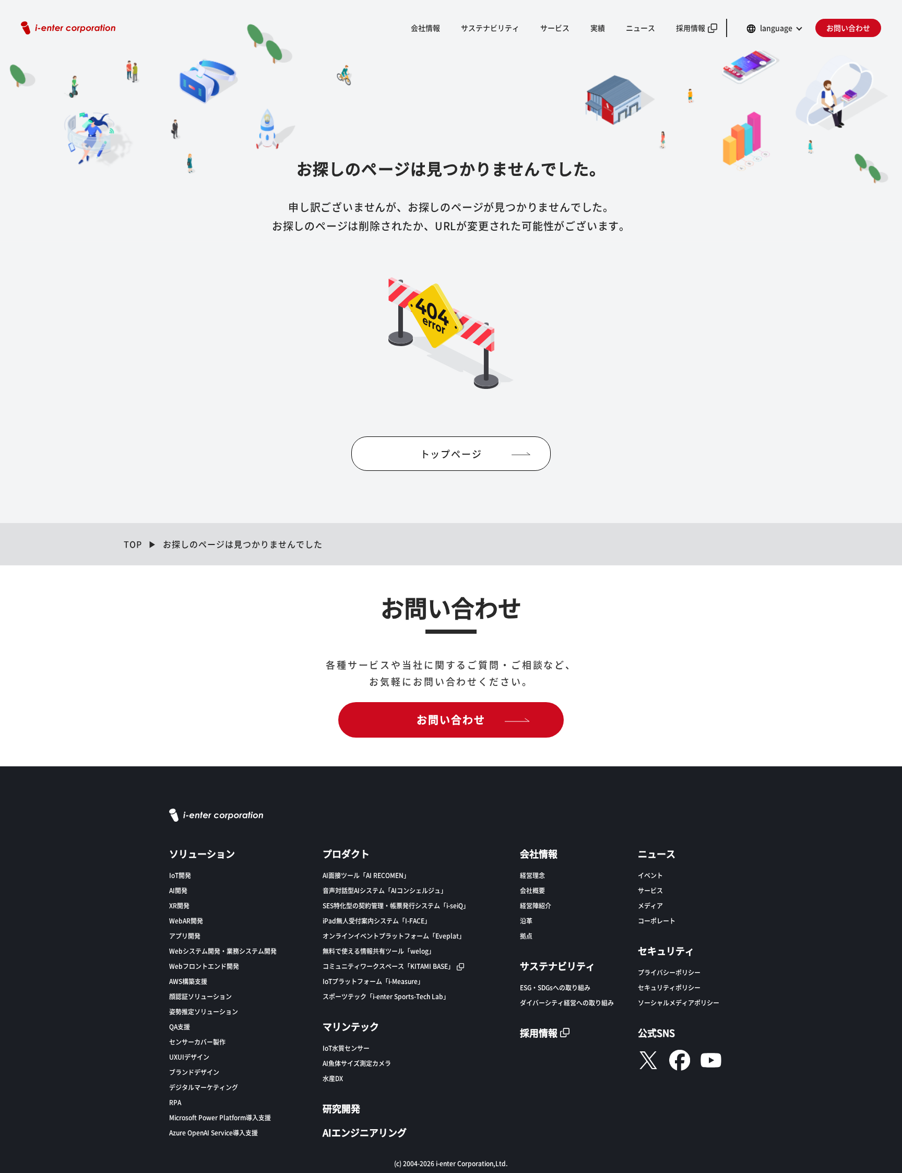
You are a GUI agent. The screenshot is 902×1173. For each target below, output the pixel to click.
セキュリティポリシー (669, 987)
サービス (650, 890)
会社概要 (532, 890)
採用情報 (690, 27)
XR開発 (179, 905)
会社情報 (425, 27)
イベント (650, 875)
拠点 (526, 935)
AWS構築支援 (188, 981)
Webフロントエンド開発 (204, 966)
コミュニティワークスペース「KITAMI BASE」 (388, 966)
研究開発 (341, 1108)
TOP (133, 544)
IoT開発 (180, 875)
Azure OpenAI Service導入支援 (213, 1132)
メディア (650, 905)
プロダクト (346, 853)
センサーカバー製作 (197, 1041)
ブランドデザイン (194, 1072)
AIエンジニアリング (365, 1132)
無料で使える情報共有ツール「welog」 (379, 950)
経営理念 (532, 875)
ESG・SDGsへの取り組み (555, 987)
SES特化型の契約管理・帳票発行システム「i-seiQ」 (396, 905)
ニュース (640, 27)
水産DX (333, 1078)
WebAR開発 (186, 920)
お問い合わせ (848, 27)
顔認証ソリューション (200, 996)
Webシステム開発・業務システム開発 (223, 950)
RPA (175, 1102)
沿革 (526, 920)
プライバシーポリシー (669, 972)
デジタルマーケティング (203, 1087)
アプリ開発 (184, 935)
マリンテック (351, 1026)
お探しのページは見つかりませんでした (243, 544)
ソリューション (202, 853)
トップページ (451, 453)
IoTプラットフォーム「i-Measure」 (373, 981)
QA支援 (179, 1026)
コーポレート (656, 920)
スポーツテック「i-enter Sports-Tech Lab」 (386, 996)
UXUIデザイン (189, 1056)
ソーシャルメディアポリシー (678, 1002)
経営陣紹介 (535, 905)
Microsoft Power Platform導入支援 (220, 1117)
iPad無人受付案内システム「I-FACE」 (377, 920)
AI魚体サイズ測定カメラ (357, 1063)
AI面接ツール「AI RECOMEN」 (366, 875)
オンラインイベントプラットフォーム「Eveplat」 (394, 935)
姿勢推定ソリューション (203, 1011)
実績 (597, 27)
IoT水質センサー (346, 1048)
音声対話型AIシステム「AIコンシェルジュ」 (385, 890)
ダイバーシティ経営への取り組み (567, 1002)
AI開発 (178, 890)
